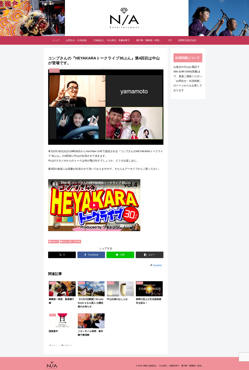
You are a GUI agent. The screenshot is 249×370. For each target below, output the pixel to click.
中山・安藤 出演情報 (71, 242)
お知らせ (54, 242)
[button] (149, 255)
